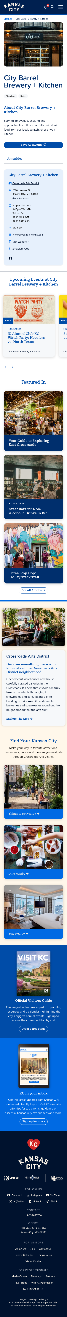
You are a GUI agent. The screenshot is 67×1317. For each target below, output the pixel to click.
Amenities (14, 158)
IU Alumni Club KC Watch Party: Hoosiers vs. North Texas (26, 338)
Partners (50, 1276)
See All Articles (32, 590)
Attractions (10, 96)
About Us (20, 1249)
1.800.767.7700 (33, 1215)
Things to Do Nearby (22, 813)
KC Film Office (31, 1289)
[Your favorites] (45, 7)
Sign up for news (33, 1121)
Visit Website (19, 242)
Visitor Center (33, 1261)
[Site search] (52, 7)
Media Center (19, 1276)
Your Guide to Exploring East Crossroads (29, 443)
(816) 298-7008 (20, 249)
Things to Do (44, 1255)
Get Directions (20, 198)
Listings (8, 18)
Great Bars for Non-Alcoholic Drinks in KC (28, 511)
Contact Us (45, 1249)
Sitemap (32, 1299)
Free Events (14, 329)
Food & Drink (17, 503)
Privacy (42, 1299)
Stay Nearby (17, 933)
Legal (23, 1299)
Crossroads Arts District (25, 183)
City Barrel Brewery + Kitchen (32, 18)
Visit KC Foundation (42, 1282)
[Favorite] (50, 299)
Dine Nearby (17, 873)
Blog (32, 1249)
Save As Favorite (31, 145)
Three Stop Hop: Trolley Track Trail (24, 575)
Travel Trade (20, 1282)
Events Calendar (24, 1255)
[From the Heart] (33, 1144)
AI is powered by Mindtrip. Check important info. (33, 1302)
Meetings (36, 1276)
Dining (23, 96)
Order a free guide (33, 1029)
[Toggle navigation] (61, 7)
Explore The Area (17, 718)
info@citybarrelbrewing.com (28, 234)
